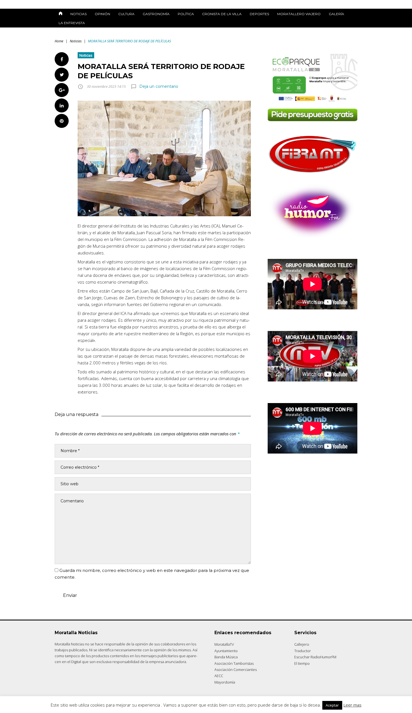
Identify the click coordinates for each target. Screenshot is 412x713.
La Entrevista (72, 23)
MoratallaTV (224, 644)
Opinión (102, 14)
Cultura (126, 14)
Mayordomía (224, 682)
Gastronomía (156, 14)
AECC (218, 675)
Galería (336, 14)
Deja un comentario (158, 86)
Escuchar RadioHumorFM (315, 656)
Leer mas (352, 705)
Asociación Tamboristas (234, 663)
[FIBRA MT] (312, 174)
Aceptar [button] (332, 705)
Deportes (259, 14)
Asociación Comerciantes (235, 669)
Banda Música (226, 656)
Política (186, 14)
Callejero (301, 644)
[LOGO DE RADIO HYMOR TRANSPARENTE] (312, 235)
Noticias (78, 14)
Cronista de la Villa (222, 14)
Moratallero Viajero (299, 14)
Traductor (302, 650)
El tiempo (302, 663)
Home (59, 41)
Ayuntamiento (226, 650)
